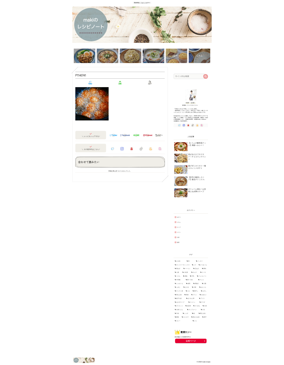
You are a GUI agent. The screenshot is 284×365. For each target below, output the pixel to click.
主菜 (178, 237)
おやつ (179, 217)
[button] (205, 76)
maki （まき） (191, 103)
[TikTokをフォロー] (141, 149)
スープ (179, 227)
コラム (179, 222)
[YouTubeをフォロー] (131, 149)
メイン (179, 232)
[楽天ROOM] (160, 149)
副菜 (178, 242)
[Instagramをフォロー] (122, 149)
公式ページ (191, 341)
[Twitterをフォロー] (112, 149)
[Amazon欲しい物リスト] (150, 149)
